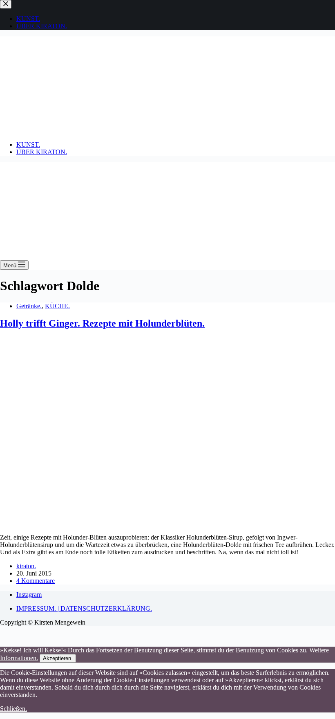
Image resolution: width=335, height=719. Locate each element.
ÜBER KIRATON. (41, 151)
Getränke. (29, 305)
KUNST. (28, 144)
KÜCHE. (57, 305)
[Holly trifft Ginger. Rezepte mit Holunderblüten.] (157, 523)
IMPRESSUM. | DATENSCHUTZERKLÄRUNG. (84, 608)
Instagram (29, 594)
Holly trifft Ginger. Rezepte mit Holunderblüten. (102, 323)
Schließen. (13, 708)
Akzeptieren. (58, 658)
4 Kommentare (35, 580)
